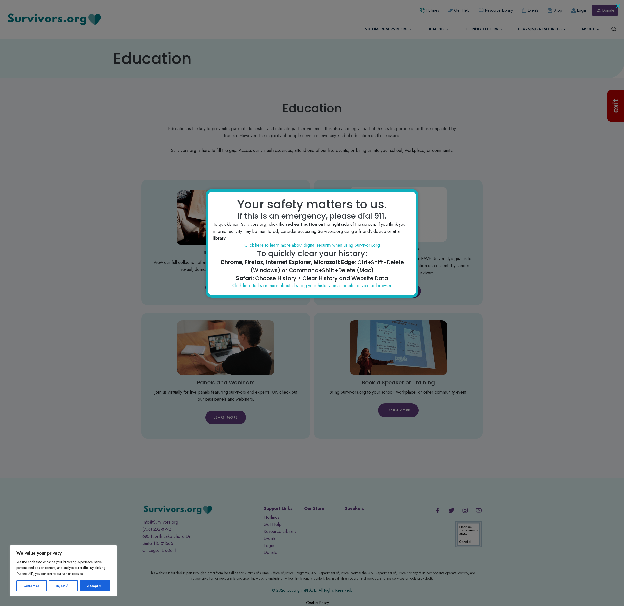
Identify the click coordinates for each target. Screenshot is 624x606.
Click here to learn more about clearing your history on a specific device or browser (312, 286)
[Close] (618, 5)
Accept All (95, 585)
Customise (31, 585)
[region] (63, 570)
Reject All (63, 585)
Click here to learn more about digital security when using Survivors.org (312, 245)
